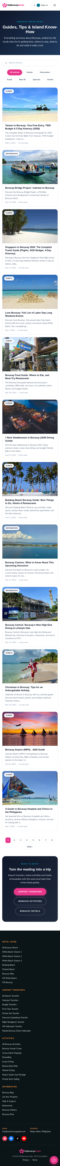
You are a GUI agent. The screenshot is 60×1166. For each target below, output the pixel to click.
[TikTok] (17, 1138)
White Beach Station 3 (12, 961)
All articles (14, 72)
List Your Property (9, 1097)
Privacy (26, 1160)
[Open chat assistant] (54, 1160)
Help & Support (9, 1101)
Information (45, 72)
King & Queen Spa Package (14, 1075)
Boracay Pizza (8, 1114)
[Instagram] (4, 1138)
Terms (34, 1160)
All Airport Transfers (10, 996)
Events (50, 80)
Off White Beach (9, 978)
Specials (36, 80)
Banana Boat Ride (10, 1066)
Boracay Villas (8, 974)
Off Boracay (7, 983)
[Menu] (55, 5)
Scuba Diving (8, 1062)
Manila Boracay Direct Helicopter (16, 1031)
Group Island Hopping (11, 1053)
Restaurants (7, 1106)
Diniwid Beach (8, 969)
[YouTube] (24, 1138)
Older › (30, 847)
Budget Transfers (9, 1005)
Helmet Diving (8, 1070)
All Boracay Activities (11, 1044)
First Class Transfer (10, 1009)
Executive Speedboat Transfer (15, 1018)
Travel (9, 80)
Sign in (43, 5)
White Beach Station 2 (12, 956)
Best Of (22, 80)
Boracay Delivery (9, 1110)
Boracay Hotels (30, 911)
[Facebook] (11, 1138)
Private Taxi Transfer (10, 1013)
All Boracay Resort (10, 948)
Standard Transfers (10, 1000)
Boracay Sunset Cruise (11, 1049)
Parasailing (6, 1057)
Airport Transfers (30, 892)
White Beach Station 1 (12, 952)
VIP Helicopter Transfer (12, 1027)
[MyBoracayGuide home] (13, 5)
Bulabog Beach (8, 965)
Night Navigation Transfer (13, 1022)
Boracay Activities (30, 901)
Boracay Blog (8, 1093)
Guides (30, 72)
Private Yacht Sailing (10, 1079)
